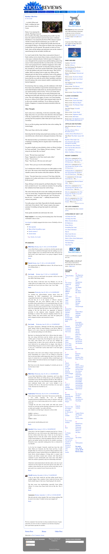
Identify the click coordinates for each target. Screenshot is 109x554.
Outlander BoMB (78, 316)
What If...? (78, 430)
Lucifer (67, 452)
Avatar (67, 303)
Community (68, 328)
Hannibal (67, 394)
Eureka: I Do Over (31, 16)
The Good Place (69, 389)
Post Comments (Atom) (38, 535)
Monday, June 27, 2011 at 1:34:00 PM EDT (47, 274)
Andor (66, 298)
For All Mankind (67, 371)
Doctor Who (68, 344)
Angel (66, 300)
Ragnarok (78, 353)
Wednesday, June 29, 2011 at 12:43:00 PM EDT (47, 292)
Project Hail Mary (77, 92)
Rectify (77, 355)
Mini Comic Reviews (70, 234)
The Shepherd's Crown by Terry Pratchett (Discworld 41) (74, 119)
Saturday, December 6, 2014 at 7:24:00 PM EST (44, 475)
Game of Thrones (67, 385)
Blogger (57, 549)
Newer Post (29, 531)
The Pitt (78, 331)
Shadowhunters (79, 367)
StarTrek (78, 376)
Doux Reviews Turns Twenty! (72, 145)
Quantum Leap (79, 348)
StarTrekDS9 (79, 378)
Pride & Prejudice (69, 240)
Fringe (67, 375)
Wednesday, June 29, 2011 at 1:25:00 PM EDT (48, 324)
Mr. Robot (78, 291)
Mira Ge (67, 192)
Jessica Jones (68, 421)
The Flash (67, 368)
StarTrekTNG (79, 385)
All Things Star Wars (70, 218)
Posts (28, 542)
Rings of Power (79, 359)
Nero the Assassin (78, 298)
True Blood (78, 397)
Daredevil (67, 337)
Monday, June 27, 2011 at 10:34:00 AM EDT (43, 263)
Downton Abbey (69, 349)
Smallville (78, 373)
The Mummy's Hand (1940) (74, 105)
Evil (66, 356)
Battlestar (67, 310)
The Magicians (79, 275)
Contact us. (54, 541)
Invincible (67, 410)
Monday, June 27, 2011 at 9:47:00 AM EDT (46, 247)
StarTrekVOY (79, 387)
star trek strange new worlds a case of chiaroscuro (73, 160)
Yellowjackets (79, 443)
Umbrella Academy (78, 407)
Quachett (30, 429)
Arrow (66, 302)
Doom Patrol (68, 347)
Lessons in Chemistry (68, 446)
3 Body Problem (69, 276)
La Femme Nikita (68, 434)
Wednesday (78, 427)
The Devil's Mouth (78, 77)
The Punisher (79, 343)
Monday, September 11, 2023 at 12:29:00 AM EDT (48, 495)
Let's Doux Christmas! (71, 229)
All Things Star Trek (70, 216)
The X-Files (79, 437)
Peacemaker (79, 322)
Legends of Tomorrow (68, 442)
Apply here (72, 266)
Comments (30, 545)
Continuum (68, 330)
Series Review (76, 71)
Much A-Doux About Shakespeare (74, 238)
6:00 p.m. (72, 65)
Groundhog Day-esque (71, 227)
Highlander (68, 398)
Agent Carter (68, 288)
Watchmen (78, 425)
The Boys (67, 312)
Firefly (67, 366)
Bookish (67, 316)
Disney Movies (69, 225)
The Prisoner (79, 341)
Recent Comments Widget (80, 203)
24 (65, 277)
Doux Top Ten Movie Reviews (73, 147)
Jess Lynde (28, 222)
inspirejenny (31, 393)
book (74, 36)
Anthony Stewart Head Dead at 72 (74, 134)
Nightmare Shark (77, 114)
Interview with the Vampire (69, 407)
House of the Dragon (68, 400)
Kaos (66, 428)
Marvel (67, 231)
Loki (66, 449)
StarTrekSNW (79, 383)
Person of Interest (78, 328)
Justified (67, 422)
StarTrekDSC (79, 380)
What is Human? (74, 98)
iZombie (67, 415)
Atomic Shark (76, 112)
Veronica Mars (79, 418)
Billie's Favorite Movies (71, 221)
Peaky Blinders (79, 324)
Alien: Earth (68, 297)
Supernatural (79, 388)
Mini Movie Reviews (70, 236)
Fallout (67, 363)
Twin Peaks (78, 401)
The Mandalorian (79, 281)
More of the (37, 229)
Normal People (79, 306)
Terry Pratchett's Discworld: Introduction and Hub (72, 142)
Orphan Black (79, 312)
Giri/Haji (67, 387)
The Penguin (79, 326)
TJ (65, 177)
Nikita (77, 305)
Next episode (32, 227)
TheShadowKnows (70, 171)
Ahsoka (67, 293)
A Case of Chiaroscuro (73, 68)
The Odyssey (76, 86)
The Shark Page (69, 242)
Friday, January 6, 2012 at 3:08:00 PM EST (45, 429)
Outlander (78, 313)
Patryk (30, 263)
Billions (67, 314)
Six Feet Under (79, 369)
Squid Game (79, 374)
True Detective (79, 399)
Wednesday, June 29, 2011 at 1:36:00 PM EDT (46, 374)
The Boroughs (68, 317)
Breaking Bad (68, 319)
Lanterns (67, 436)
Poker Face (78, 334)
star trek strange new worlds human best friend (73, 199)
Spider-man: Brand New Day (74, 79)
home (32, 234)
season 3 (33, 231)
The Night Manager (78, 302)
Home (44, 531)
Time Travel (68, 245)
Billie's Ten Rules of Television (73, 152)
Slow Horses (79, 371)
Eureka (32, 237)
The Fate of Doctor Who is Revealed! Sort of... (72, 130)
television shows (79, 35)
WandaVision (79, 423)
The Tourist (78, 394)
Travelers (78, 395)
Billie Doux (31, 247)
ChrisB (30, 475)
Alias (66, 295)
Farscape (67, 365)
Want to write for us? (54, 539)
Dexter (67, 342)
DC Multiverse (69, 223)
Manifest (78, 284)
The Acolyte (68, 283)
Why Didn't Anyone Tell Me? (74, 136)
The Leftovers (68, 440)
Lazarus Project (69, 438)
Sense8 (77, 364)
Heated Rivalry (69, 396)
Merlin (77, 285)
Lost (66, 450)
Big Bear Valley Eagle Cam (72, 139)
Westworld (78, 429)
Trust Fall (72, 63)
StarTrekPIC (79, 381)
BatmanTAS (68, 309)
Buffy (66, 321)
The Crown (68, 331)
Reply (29, 258)
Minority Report (77, 102)
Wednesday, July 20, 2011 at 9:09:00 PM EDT (47, 393)
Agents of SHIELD (67, 290)
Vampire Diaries (80, 413)
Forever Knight (69, 373)
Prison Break (79, 340)
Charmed (67, 326)
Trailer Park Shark (77, 100)
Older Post (58, 531)
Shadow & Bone (80, 366)
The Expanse (68, 358)
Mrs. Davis (78, 292)
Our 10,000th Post (69, 150)
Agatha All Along (68, 285)
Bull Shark (75, 116)
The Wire (78, 432)
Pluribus (78, 333)
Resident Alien (79, 357)
